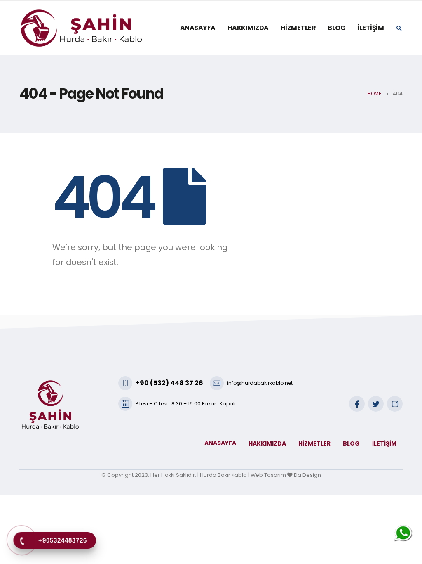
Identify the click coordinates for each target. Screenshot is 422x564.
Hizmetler (298, 28)
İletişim (370, 28)
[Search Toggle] (399, 28)
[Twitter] (376, 404)
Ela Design (307, 475)
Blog (336, 28)
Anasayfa (198, 28)
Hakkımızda (248, 28)
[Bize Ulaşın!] (403, 533)
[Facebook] (357, 404)
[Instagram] (395, 404)
